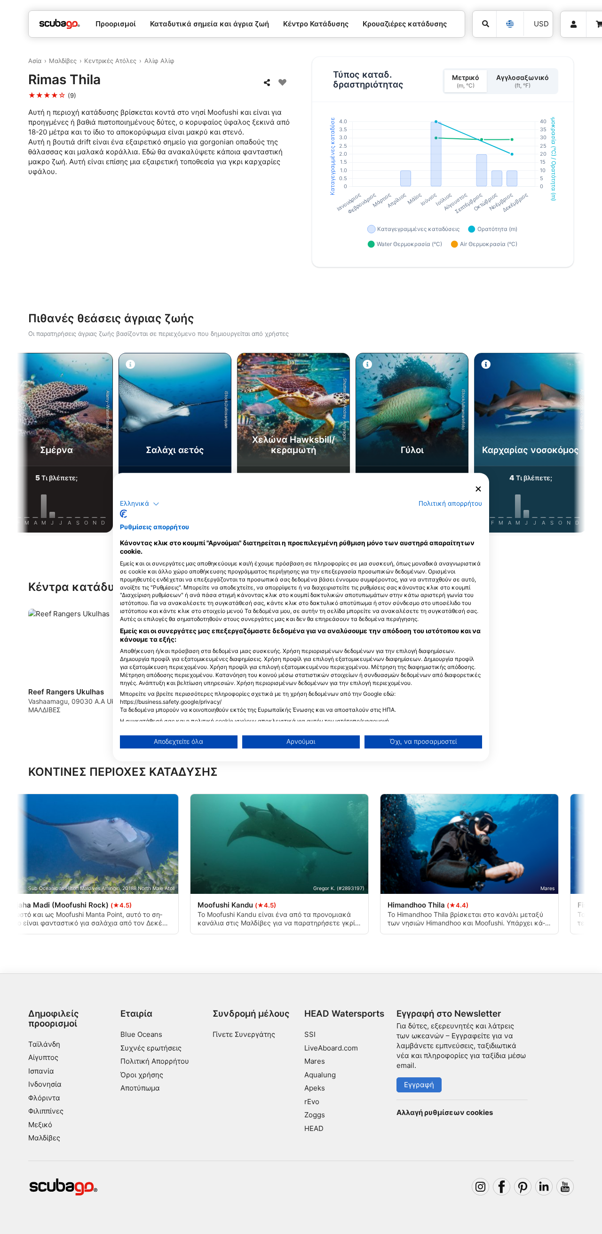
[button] (139, 504)
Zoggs (314, 1114)
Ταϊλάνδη (44, 1044)
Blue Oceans (141, 1034)
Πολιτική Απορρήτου (154, 1061)
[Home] (60, 24)
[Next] (570, 444)
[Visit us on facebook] (502, 1187)
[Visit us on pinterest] (523, 1187)
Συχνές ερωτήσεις (151, 1047)
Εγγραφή (419, 1084)
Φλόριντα (44, 1097)
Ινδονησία (45, 1084)
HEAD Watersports (344, 1013)
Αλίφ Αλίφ (159, 60)
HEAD (314, 1128)
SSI (310, 1034)
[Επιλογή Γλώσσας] (509, 24)
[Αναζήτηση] (484, 24)
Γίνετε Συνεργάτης (244, 1034)
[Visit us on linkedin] (544, 1187)
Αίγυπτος (43, 1057)
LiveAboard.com (331, 1047)
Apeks (314, 1087)
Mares (314, 1061)
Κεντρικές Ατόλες (110, 60)
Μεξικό (40, 1124)
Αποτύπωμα (140, 1087)
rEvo (311, 1101)
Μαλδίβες (63, 60)
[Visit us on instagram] (481, 1187)
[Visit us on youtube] (565, 1187)
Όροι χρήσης (141, 1074)
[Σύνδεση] (573, 24)
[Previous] (32, 444)
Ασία (34, 60)
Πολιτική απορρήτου (450, 503)
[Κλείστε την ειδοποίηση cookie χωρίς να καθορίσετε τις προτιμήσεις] (478, 489)
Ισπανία (41, 1071)
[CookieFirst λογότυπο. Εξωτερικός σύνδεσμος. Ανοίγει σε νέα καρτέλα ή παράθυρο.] (123, 514)
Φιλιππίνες (45, 1111)
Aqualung (320, 1074)
